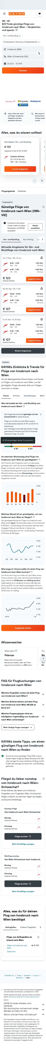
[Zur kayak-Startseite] (17, 13)
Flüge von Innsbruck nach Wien (17, 946)
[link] (23, 628)
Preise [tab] (6, 396)
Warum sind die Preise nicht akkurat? (20, 1014)
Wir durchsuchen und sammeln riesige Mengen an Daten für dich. (21, 1009)
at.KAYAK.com (9, 975)
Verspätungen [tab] (30, 396)
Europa (35, 975)
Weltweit (27, 975)
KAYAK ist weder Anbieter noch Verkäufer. (17, 1004)
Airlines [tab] (16, 396)
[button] (4, 13)
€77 (4, 23)
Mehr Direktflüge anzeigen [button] (23, 844)
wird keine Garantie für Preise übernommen (24, 997)
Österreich (11, 951)
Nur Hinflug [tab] (28, 239)
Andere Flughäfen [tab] (28, 927)
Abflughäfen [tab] (10, 927)
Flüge (19, 975)
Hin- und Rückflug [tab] (11, 239)
